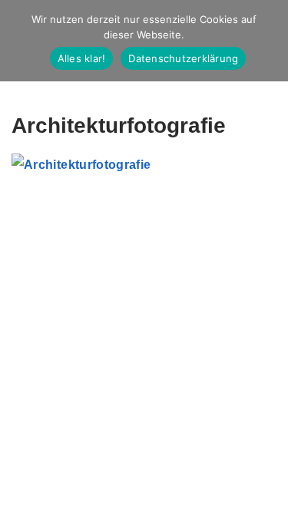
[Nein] (268, 40)
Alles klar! (82, 58)
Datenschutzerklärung (183, 58)
